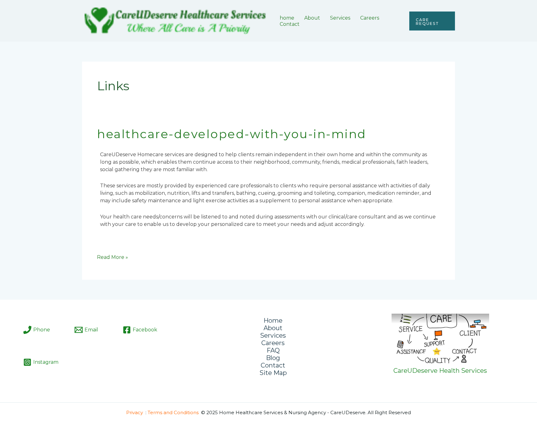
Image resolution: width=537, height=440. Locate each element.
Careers (369, 18)
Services (340, 18)
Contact (290, 24)
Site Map (273, 373)
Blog (273, 358)
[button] (432, 21)
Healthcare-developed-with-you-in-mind (231, 134)
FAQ (273, 350)
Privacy (134, 412)
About (312, 18)
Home (273, 320)
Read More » (112, 257)
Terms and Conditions (173, 412)
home (287, 18)
